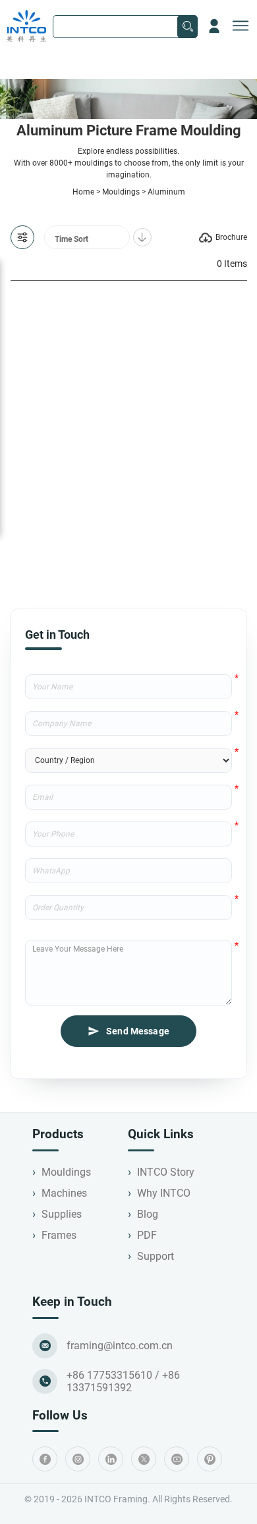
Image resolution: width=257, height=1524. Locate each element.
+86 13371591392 (123, 1381)
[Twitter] (143, 1458)
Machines (64, 1193)
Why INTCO (163, 1193)
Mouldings (121, 191)
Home (83, 191)
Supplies (62, 1214)
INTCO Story (165, 1172)
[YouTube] (176, 1458)
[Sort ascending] (142, 237)
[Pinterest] (209, 1458)
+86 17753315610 (109, 1375)
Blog (147, 1214)
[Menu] (240, 26)
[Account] (214, 26)
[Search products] (187, 26)
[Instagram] (77, 1458)
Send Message (137, 1031)
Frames (59, 1235)
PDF (147, 1235)
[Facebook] (44, 1458)
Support (155, 1256)
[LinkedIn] (110, 1458)
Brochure (231, 237)
